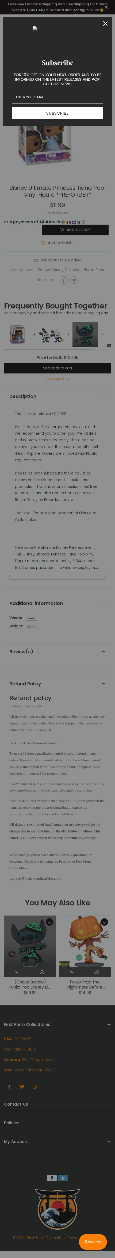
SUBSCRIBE (57, 113)
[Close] (105, 23)
